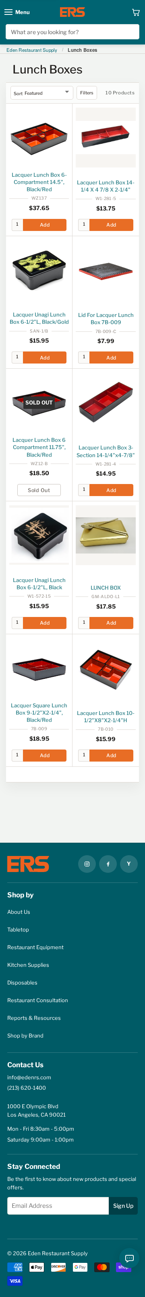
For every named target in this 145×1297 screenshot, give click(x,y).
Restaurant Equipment (35, 947)
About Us (18, 912)
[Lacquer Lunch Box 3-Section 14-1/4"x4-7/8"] (106, 403)
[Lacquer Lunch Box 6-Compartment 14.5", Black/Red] (39, 137)
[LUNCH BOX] (106, 535)
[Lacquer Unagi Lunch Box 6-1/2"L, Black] (39, 535)
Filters (86, 93)
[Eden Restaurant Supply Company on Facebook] (108, 864)
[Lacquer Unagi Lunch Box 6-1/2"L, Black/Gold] (39, 270)
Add (45, 225)
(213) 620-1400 (26, 1088)
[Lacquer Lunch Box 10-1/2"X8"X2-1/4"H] (106, 668)
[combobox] (72, 31)
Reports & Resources (34, 1018)
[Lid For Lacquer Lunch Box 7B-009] (106, 270)
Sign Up (123, 1205)
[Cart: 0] (136, 12)
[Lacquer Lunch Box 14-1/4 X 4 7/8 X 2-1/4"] (106, 137)
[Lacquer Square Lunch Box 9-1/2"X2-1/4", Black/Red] (39, 668)
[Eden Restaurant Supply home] (72, 12)
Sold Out (39, 490)
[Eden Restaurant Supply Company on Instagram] (87, 864)
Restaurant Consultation (37, 1000)
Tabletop (18, 929)
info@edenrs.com (29, 1077)
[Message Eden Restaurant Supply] (129, 1258)
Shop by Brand (25, 1035)
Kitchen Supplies (28, 965)
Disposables (22, 982)
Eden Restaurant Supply (32, 50)
